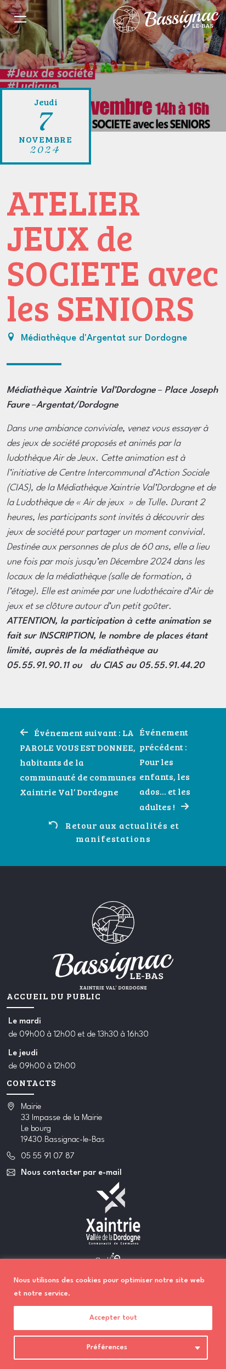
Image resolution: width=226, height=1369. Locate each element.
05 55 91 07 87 (48, 1156)
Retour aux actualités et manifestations (122, 831)
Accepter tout (113, 1317)
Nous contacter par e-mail (71, 1173)
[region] (113, 1314)
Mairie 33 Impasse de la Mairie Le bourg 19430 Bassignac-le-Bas (63, 1123)
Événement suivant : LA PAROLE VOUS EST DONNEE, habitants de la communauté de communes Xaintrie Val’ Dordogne (78, 762)
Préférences (107, 1347)
